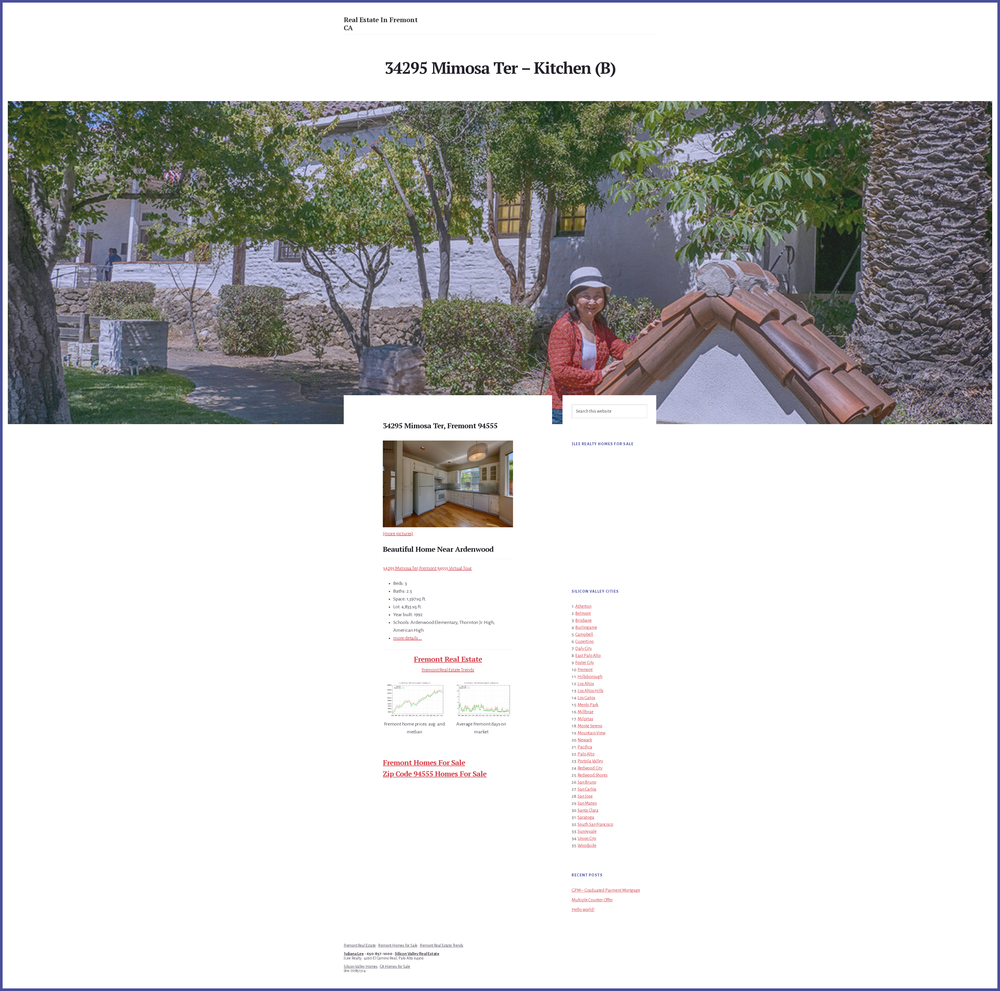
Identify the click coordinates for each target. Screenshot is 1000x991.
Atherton (583, 606)
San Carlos (587, 789)
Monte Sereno (590, 726)
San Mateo (587, 803)
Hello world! (583, 909)
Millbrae (585, 712)
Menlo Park (588, 705)
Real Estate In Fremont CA (380, 23)
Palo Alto (586, 754)
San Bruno (587, 782)
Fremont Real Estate (448, 659)
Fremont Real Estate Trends (448, 669)
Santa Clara (588, 810)
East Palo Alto (588, 655)
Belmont (583, 613)
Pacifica (585, 747)
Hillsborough (590, 676)
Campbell (584, 634)
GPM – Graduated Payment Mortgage (606, 890)
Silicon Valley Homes (361, 966)
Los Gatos (586, 698)
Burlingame (586, 627)
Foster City (584, 662)
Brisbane (583, 620)
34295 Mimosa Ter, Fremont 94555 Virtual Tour (427, 568)
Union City (587, 838)
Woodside (587, 845)
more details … (407, 638)
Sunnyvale (587, 831)
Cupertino (584, 641)
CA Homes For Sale (395, 966)
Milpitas (585, 719)
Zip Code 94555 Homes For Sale (434, 773)
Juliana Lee (354, 953)
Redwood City (590, 768)
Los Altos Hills (590, 691)
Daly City (583, 648)
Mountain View (591, 733)
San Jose (585, 796)
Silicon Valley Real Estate (417, 953)
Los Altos (586, 684)
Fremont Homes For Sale (424, 762)
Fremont (585, 669)
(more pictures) (398, 533)
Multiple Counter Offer (592, 900)
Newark (585, 740)
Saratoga (586, 817)
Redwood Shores (592, 775)
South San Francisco (595, 824)
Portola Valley (590, 761)
